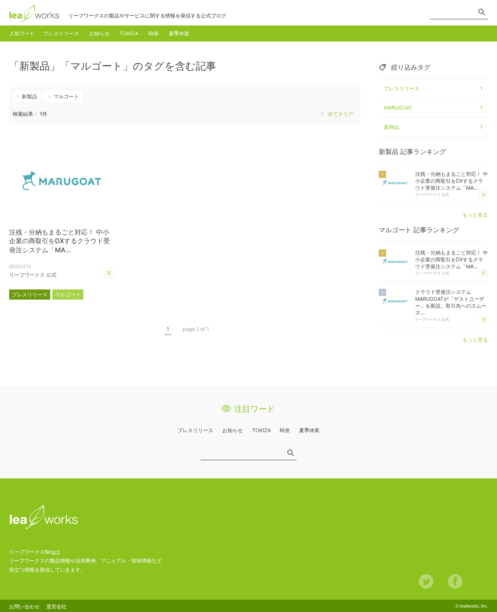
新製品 (29, 96)
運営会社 (56, 606)
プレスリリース (61, 33)
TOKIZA (129, 33)
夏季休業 (179, 33)
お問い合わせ (24, 606)
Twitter (426, 581)
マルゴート (66, 96)
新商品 (433, 127)
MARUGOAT (433, 107)
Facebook (455, 581)
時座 (153, 33)
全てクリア (340, 114)
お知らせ (99, 33)
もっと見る (475, 215)
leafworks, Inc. (474, 606)
